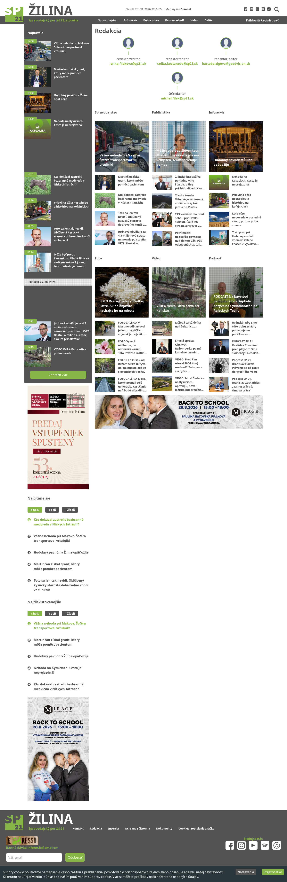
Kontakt (78, 828)
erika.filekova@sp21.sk (128, 63)
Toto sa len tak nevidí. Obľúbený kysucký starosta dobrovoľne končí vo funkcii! (61, 585)
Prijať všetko (273, 872)
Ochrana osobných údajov (178, 877)
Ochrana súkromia (137, 828)
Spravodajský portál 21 (46, 828)
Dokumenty (164, 828)
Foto (98, 258)
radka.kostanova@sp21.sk (177, 63)
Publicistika (151, 20)
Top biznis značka (202, 828)
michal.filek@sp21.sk (177, 98)
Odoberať (75, 857)
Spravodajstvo (108, 20)
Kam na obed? (174, 20)
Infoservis (130, 20)
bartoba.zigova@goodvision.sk (226, 63)
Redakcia (96, 828)
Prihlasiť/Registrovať (262, 20)
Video (194, 20)
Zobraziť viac (58, 375)
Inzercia (113, 828)
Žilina (51, 10)
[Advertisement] (58, 154)
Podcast (215, 258)
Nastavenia (246, 872)
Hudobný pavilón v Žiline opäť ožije (61, 552)
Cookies (183, 828)
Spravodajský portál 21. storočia (53, 20)
